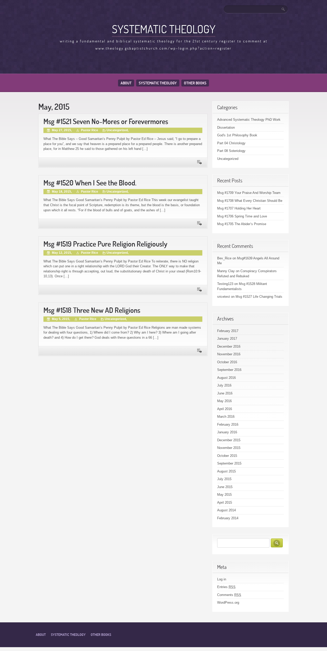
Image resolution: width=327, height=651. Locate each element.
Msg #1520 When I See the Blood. (89, 182)
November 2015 (228, 448)
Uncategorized (117, 130)
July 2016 (224, 385)
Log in (221, 579)
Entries (226, 587)
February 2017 (227, 331)
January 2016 (227, 432)
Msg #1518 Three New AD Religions (91, 310)
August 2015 (226, 471)
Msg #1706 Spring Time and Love (242, 216)
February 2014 (227, 518)
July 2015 (224, 479)
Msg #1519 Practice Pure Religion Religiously (105, 243)
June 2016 (224, 393)
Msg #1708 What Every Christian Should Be (249, 201)
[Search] (283, 9)
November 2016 (228, 354)
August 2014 (226, 510)
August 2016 (226, 378)
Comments (229, 595)
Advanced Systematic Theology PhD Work (249, 120)
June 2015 (224, 487)
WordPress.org (228, 602)
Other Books (195, 83)
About (126, 83)
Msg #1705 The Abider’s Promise (241, 224)
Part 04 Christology (231, 143)
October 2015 (227, 456)
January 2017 (227, 338)
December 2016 (228, 346)
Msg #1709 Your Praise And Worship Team (249, 193)
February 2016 (227, 424)
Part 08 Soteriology (231, 151)
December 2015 (228, 440)
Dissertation (226, 127)
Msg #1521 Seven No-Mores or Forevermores (105, 121)
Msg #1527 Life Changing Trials (259, 297)
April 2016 (224, 409)
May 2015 (224, 494)
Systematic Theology (163, 29)
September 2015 (229, 463)
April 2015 (224, 502)
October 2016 (227, 362)
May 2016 (224, 401)
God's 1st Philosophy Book (237, 135)
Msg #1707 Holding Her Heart (239, 208)
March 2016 (226, 416)
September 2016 (229, 370)
